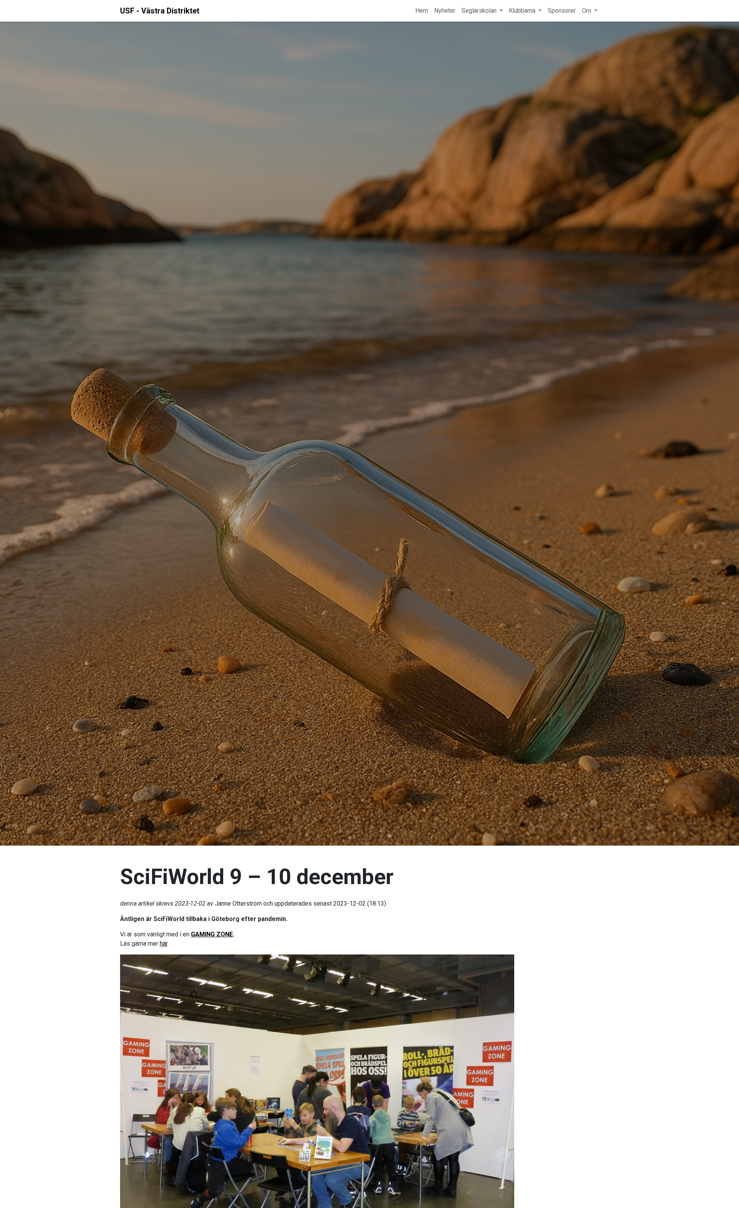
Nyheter (444, 10)
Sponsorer (562, 10)
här (163, 943)
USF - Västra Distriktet (159, 10)
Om (586, 10)
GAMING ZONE (212, 934)
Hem (421, 10)
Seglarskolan (479, 10)
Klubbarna (522, 10)
